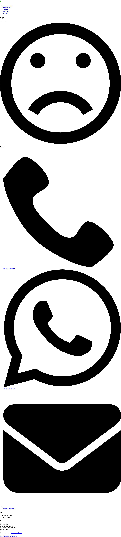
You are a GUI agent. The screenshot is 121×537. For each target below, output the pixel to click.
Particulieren (7, 8)
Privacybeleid (12, 536)
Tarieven (6, 10)
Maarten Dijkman (16, 533)
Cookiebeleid (4, 536)
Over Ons (6, 11)
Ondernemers (7, 6)
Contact (5, 13)
